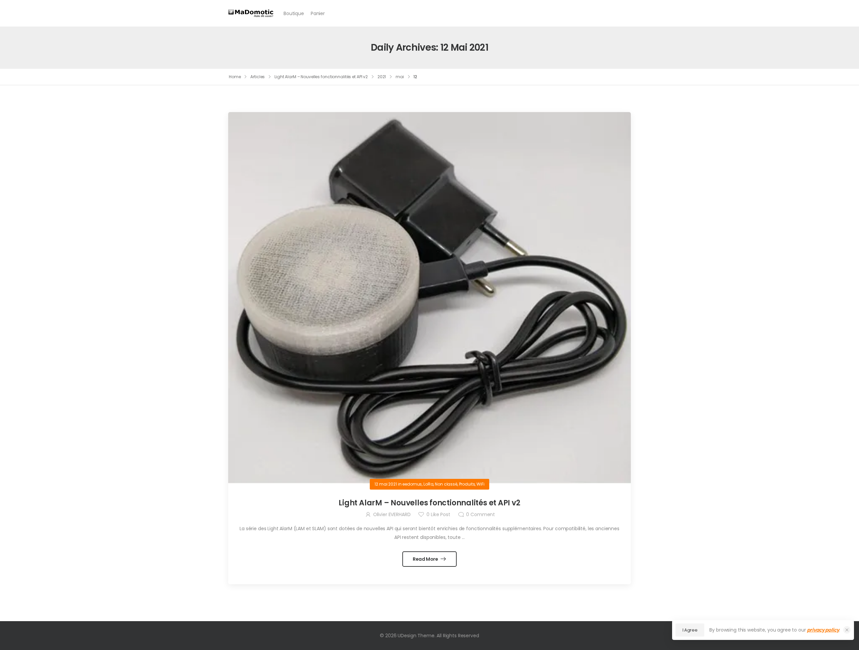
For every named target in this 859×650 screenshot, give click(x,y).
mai (400, 77)
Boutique (294, 13)
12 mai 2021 (385, 484)
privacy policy (823, 630)
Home (235, 77)
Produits (467, 484)
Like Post (438, 514)
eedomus (412, 484)
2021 (381, 77)
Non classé (446, 484)
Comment (480, 514)
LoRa (428, 484)
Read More (426, 559)
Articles (257, 77)
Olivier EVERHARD (392, 514)
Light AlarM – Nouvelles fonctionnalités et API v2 (321, 77)
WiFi (480, 484)
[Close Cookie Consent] (847, 630)
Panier (318, 13)
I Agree (690, 630)
